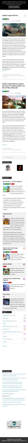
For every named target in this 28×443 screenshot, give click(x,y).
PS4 (16, 74)
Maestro (12, 393)
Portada (14, 74)
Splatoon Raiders (7, 264)
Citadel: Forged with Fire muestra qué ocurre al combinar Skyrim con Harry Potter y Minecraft (13, 86)
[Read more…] (4, 70)
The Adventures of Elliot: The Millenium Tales (11, 331)
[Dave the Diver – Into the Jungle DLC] (6, 189)
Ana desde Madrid (5, 398)
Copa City (4, 341)
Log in (25, 440)
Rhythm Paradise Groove (7, 326)
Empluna (4, 323)
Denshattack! (5, 329)
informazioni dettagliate (6, 382)
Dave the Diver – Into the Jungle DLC (12, 181)
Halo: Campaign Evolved (7, 321)
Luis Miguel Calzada (6, 393)
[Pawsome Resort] (6, 221)
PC (12, 74)
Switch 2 (4, 266)
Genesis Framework (17, 440)
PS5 (5, 282)
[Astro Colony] (6, 302)
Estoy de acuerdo (14, 6)
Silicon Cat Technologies (17, 439)
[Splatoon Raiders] (6, 272)
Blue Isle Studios (14, 75)
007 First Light (5, 318)
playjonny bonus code (6, 378)
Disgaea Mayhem (6, 315)
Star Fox (4, 339)
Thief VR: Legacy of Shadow (16, 402)
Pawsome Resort (7, 214)
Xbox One (19, 74)
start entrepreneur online (7, 389)
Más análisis (4, 346)
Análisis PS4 (9, 75)
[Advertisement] (13, 358)
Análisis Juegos (9, 74)
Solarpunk (5, 336)
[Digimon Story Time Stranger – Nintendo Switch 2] (6, 257)
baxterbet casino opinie (6, 386)
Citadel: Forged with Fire (10, 15)
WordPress (22, 440)
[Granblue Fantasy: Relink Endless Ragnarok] (6, 288)
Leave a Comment (18, 93)
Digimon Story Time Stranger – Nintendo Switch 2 (11, 248)
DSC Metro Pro (10, 440)
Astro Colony (6, 294)
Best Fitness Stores (6, 374)
